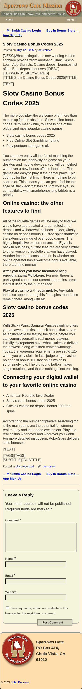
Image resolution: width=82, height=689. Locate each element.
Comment (13, 520)
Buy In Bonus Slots (62, 30)
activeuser (45, 50)
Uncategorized (25, 466)
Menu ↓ (71, 19)
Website (10, 592)
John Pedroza (20, 682)
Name (10, 558)
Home (9, 19)
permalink (49, 466)
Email (10, 575)
